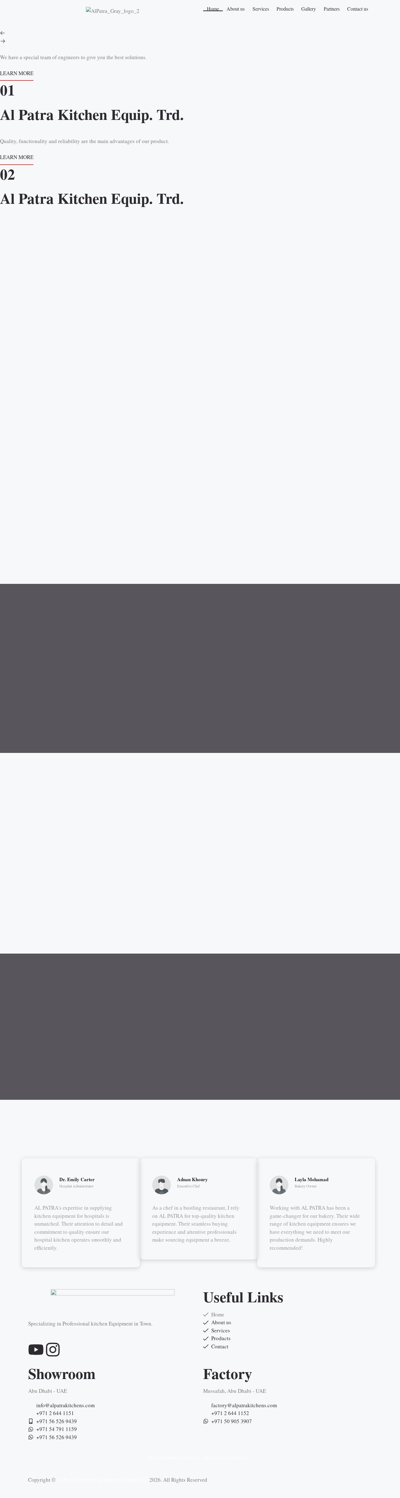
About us (236, 8)
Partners (332, 8)
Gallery (308, 8)
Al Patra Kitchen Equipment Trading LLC (102, 1479)
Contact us (357, 8)
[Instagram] (53, 1349)
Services (260, 8)
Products (285, 8)
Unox (153, 1457)
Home (213, 8)
